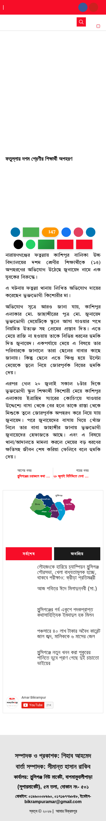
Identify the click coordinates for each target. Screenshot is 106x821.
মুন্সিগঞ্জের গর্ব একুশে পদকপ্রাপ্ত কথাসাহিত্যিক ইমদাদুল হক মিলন (65, 612)
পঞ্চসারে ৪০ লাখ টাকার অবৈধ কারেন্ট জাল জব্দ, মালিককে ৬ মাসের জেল (68, 633)
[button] (98, 26)
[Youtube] (93, 7)
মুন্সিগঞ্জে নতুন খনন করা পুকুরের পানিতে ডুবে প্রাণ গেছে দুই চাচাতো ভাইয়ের (68, 658)
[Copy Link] (46, 244)
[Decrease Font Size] (84, 244)
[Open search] (81, 22)
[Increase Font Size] (65, 244)
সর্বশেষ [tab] (29, 554)
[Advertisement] (53, 86)
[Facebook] (83, 7)
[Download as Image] (31, 232)
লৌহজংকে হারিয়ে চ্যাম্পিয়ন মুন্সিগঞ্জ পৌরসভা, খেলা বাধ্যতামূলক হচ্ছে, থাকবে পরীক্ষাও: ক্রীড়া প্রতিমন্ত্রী (68, 572)
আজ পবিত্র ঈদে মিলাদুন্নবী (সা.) (67, 588)
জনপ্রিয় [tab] (77, 554)
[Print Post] (15, 232)
